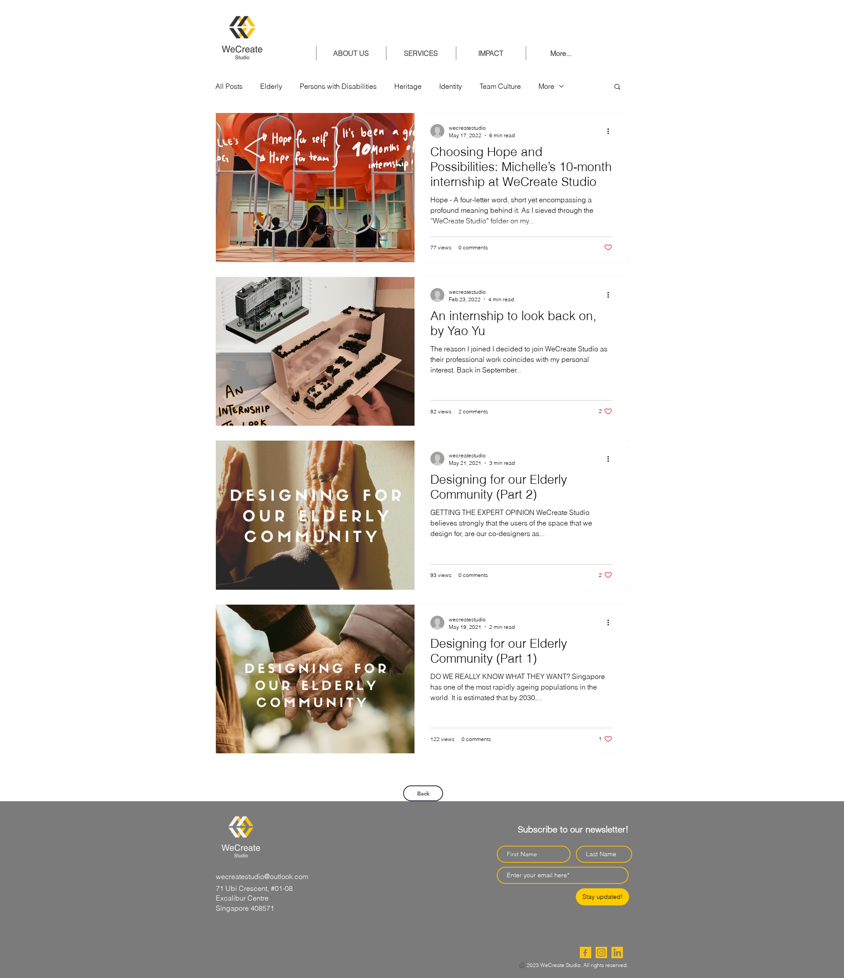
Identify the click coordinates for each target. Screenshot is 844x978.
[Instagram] (601, 952)
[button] (617, 87)
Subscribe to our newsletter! (573, 829)
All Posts (229, 86)
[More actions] (611, 131)
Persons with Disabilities (338, 86)
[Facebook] (585, 952)
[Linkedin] (617, 952)
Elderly (271, 86)
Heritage (408, 86)
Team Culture (500, 86)
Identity (450, 86)
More (546, 86)
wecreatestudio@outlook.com (262, 876)
